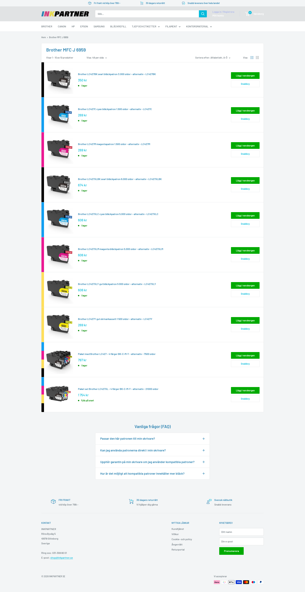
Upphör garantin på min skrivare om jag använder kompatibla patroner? (147, 462)
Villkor (175, 534)
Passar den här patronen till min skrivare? (127, 438)
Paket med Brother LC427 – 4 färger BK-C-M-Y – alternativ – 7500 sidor (117, 353)
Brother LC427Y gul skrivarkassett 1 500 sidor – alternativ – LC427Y (115, 318)
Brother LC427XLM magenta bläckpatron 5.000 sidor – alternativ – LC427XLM (120, 248)
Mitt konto (218, 15)
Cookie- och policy (182, 539)
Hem (43, 37)
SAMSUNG (99, 26)
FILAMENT (171, 26)
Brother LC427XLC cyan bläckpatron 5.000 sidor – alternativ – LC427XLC (118, 213)
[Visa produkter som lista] (252, 57)
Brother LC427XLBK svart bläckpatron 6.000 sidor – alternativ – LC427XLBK (120, 178)
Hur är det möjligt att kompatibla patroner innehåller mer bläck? (142, 473)
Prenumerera (231, 550)
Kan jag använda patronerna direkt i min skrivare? (133, 450)
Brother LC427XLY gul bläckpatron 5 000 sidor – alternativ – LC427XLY (117, 283)
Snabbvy (245, 83)
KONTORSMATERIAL (197, 26)
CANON (62, 26)
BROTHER (46, 26)
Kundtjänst (178, 528)
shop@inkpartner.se (61, 557)
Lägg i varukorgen (245, 75)
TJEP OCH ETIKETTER (144, 26)
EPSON (84, 26)
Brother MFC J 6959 (58, 37)
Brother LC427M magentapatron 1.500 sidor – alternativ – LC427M (114, 143)
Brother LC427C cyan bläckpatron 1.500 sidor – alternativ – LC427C (115, 109)
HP (73, 26)
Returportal (178, 549)
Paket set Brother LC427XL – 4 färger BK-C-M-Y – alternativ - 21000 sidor (118, 388)
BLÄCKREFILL (118, 26)
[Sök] (203, 13)
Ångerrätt (177, 544)
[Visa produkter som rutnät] (257, 57)
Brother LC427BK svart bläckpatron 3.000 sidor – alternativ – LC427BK (117, 74)
